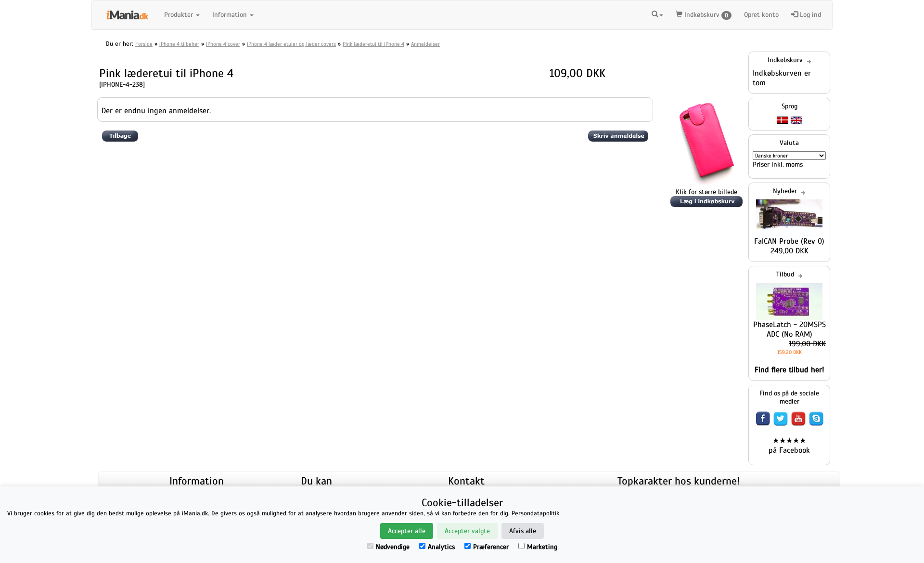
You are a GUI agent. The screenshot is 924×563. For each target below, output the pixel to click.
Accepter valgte (467, 531)
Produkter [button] (179, 15)
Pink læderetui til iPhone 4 (373, 43)
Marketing (542, 547)
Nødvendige (393, 547)
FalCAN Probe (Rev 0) (789, 241)
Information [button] (230, 15)
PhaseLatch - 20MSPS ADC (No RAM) (789, 329)
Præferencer (491, 547)
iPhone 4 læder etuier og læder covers (291, 43)
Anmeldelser (425, 43)
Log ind (809, 15)
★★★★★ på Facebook (789, 445)
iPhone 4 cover (223, 43)
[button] (657, 13)
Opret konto (761, 15)
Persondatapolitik (535, 513)
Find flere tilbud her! (789, 370)
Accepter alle (406, 531)
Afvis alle (522, 531)
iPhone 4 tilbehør (179, 43)
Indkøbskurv (705, 15)
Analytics (441, 547)
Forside (144, 43)
